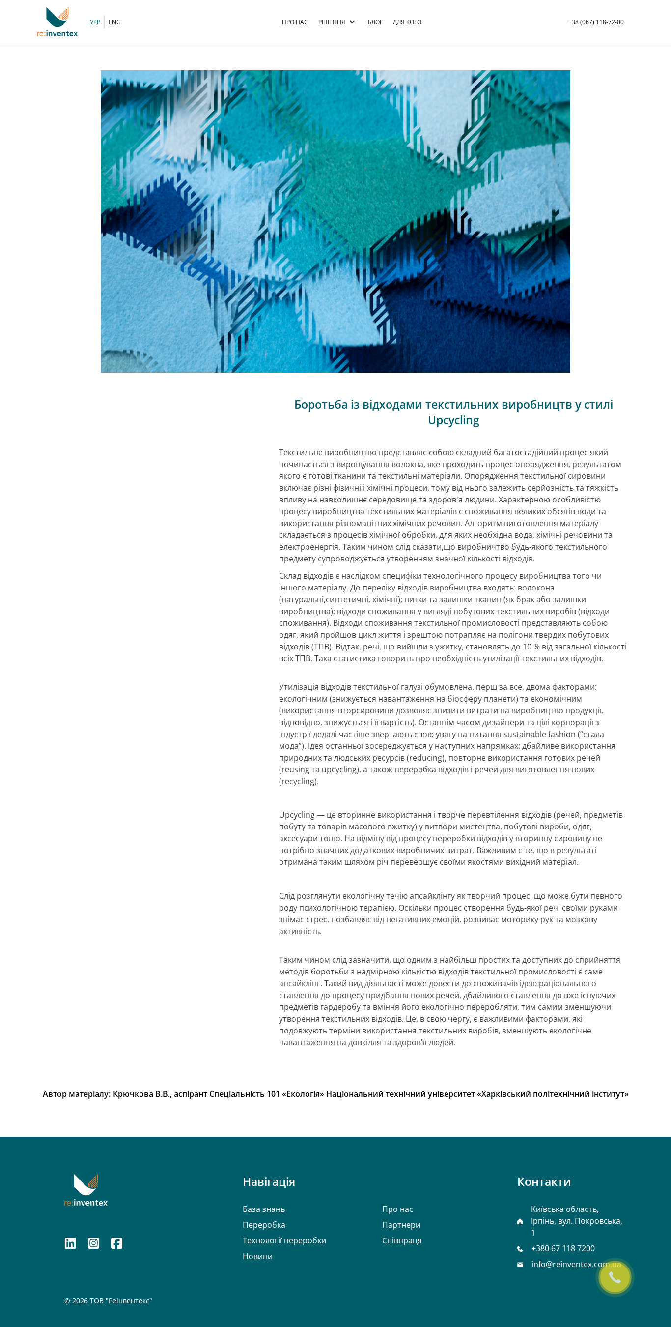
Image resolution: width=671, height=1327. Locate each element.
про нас (295, 22)
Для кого (407, 22)
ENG (115, 22)
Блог (375, 22)
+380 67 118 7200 (563, 1248)
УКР (95, 22)
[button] (336, 22)
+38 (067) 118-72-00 (596, 22)
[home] (57, 22)
